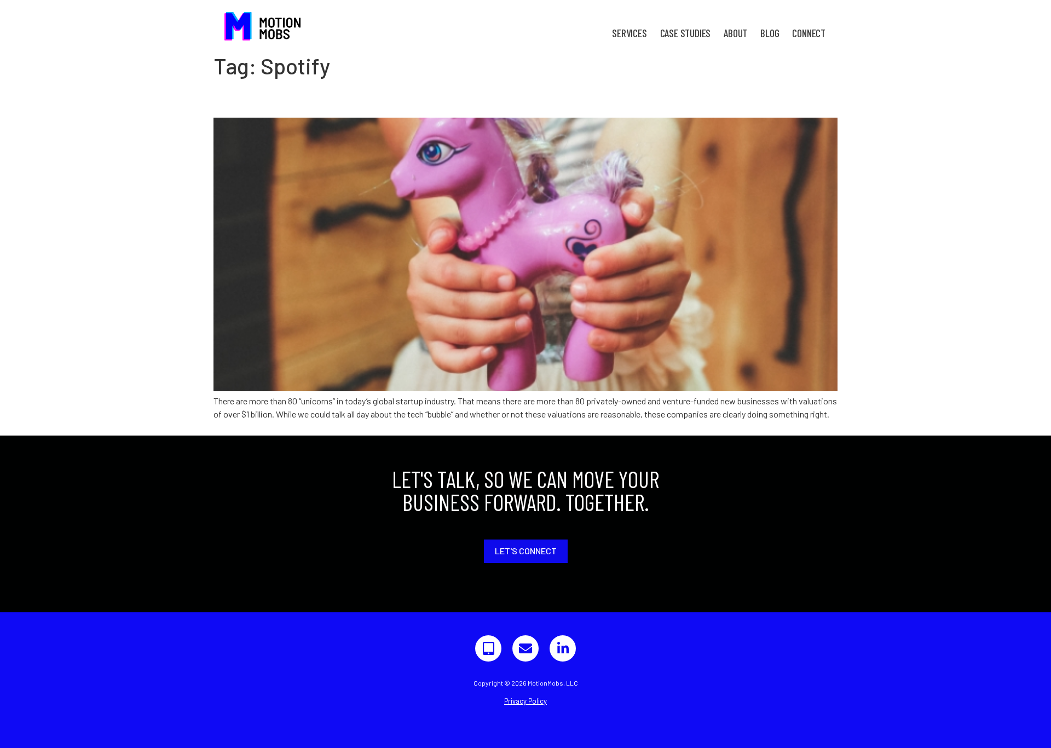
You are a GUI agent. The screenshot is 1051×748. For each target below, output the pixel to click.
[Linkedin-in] (563, 648)
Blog (769, 33)
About (735, 33)
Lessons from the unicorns (316, 98)
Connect (808, 33)
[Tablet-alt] (488, 648)
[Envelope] (525, 648)
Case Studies (685, 33)
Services (629, 33)
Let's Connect (526, 551)
